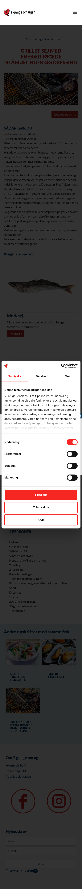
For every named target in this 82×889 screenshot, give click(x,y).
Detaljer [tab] (41, 376)
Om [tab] (67, 376)
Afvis (41, 519)
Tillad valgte (41, 507)
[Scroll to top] (73, 880)
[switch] (72, 454)
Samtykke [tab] (14, 376)
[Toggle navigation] (75, 12)
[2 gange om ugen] (19, 12)
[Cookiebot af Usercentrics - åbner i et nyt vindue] (61, 365)
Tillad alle (41, 494)
